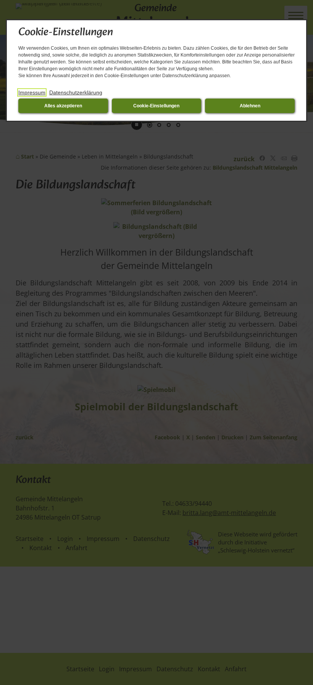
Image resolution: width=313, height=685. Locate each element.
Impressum (31, 92)
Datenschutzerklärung (75, 92)
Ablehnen (250, 105)
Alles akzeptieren (63, 105)
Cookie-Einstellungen (156, 105)
